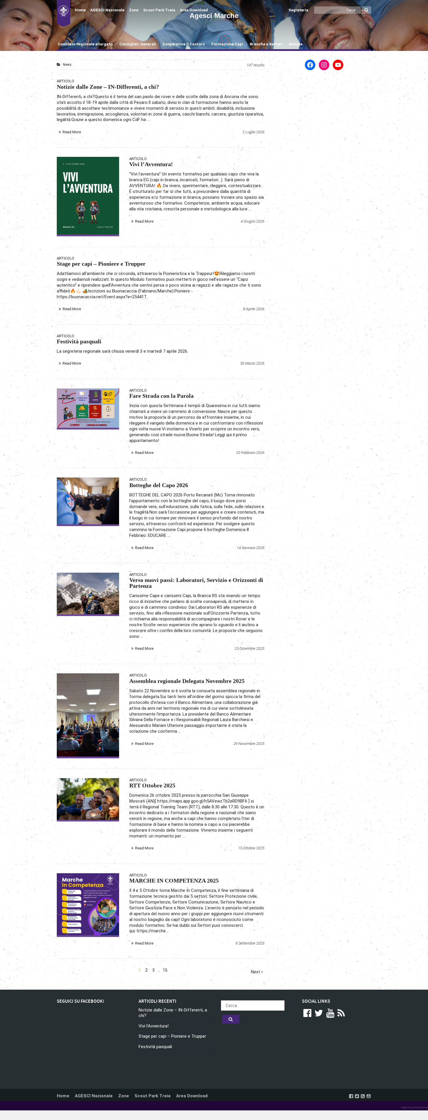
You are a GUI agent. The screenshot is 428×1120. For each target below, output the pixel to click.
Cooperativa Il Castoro (183, 44)
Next (256, 972)
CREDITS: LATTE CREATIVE (414, 1107)
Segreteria (298, 10)
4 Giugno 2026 (252, 221)
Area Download (194, 10)
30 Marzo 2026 (252, 363)
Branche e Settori (266, 44)
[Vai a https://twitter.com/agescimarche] (357, 1096)
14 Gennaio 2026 (250, 548)
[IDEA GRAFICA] (88, 196)
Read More (72, 132)
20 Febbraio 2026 (250, 452)
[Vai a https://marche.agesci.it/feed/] (363, 1096)
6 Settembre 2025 (250, 943)
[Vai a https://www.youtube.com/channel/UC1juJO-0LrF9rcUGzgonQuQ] (369, 1096)
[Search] (366, 10)
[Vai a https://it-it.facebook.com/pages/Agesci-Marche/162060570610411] (351, 1096)
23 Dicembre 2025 (249, 648)
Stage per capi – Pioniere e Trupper (172, 1036)
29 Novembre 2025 (249, 743)
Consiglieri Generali (137, 44)
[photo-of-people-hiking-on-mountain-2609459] (88, 593)
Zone (133, 10)
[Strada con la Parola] (88, 408)
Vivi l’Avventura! (154, 1026)
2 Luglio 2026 (253, 132)
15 (165, 970)
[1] (88, 904)
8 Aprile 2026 (253, 309)
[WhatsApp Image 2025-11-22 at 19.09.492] (88, 714)
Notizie (296, 44)
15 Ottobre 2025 (251, 848)
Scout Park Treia (159, 10)
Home (80, 10)
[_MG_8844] (88, 799)
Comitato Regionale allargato (85, 44)
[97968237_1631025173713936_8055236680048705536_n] (88, 501)
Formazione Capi (227, 44)
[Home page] (63, 13)
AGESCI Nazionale (107, 10)
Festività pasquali (155, 1046)
